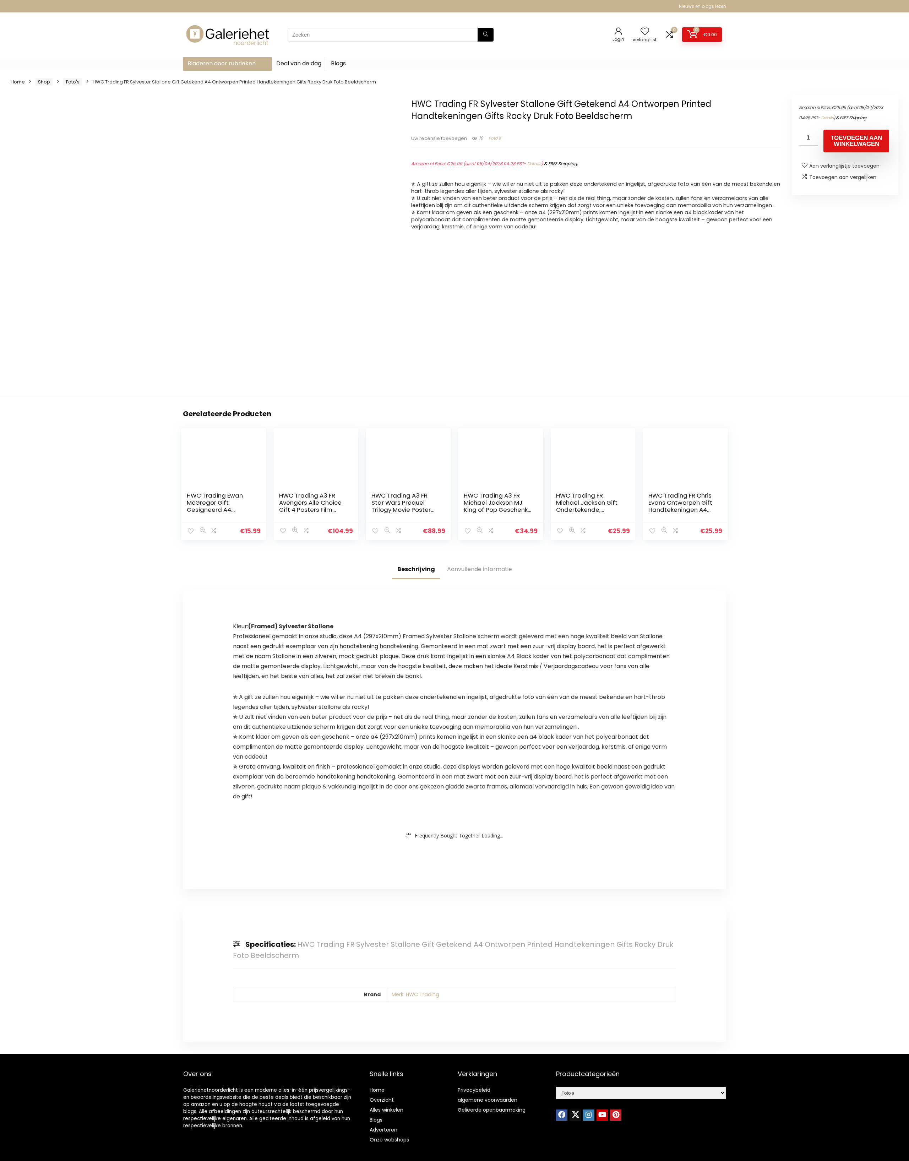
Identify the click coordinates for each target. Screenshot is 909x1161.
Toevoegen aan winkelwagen (856, 141)
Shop (44, 81)
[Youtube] (602, 1115)
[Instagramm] (588, 1115)
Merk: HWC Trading (415, 994)
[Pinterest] (615, 1115)
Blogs (338, 63)
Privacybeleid (474, 1090)
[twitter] (575, 1115)
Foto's (73, 81)
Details (534, 164)
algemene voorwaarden (487, 1099)
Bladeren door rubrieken (221, 63)
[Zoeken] (486, 35)
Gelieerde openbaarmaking (492, 1109)
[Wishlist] (645, 32)
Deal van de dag (298, 63)
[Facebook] (561, 1115)
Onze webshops (389, 1139)
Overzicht (382, 1099)
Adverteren (383, 1129)
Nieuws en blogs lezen (702, 6)
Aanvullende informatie (479, 569)
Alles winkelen (386, 1109)
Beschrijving (416, 569)
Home (18, 81)
